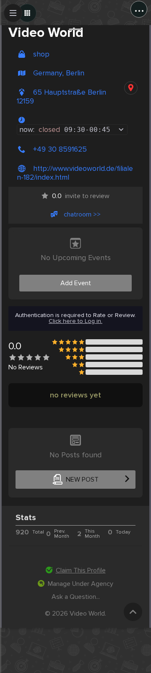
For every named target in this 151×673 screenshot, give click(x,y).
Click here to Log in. (75, 321)
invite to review (80, 196)
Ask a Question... (76, 597)
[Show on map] (131, 88)
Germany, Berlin (58, 73)
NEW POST (82, 479)
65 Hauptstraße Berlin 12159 (61, 97)
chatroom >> (82, 214)
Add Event (75, 283)
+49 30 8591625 (60, 149)
